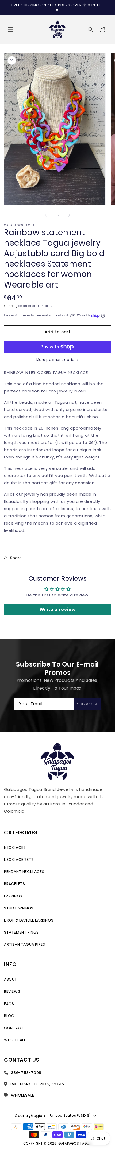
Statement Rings (21, 932)
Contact (14, 1028)
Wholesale (15, 1040)
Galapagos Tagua (75, 1143)
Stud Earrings (18, 908)
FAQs (9, 1003)
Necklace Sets (19, 859)
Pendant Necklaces (24, 871)
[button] (11, 29)
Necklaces (15, 847)
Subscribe (87, 704)
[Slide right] (69, 215)
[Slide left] (46, 215)
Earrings (13, 896)
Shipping (11, 306)
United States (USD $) (70, 1115)
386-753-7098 (26, 1072)
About (10, 979)
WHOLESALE (22, 1095)
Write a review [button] (57, 609)
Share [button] (16, 558)
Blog (9, 1015)
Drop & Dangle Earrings (28, 920)
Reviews (12, 991)
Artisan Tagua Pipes (24, 944)
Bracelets (14, 883)
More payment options (57, 359)
